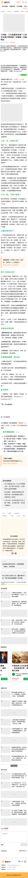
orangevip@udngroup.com (13, 865)
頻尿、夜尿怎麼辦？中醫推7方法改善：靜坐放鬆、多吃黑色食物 (19, 622)
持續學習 (12, 6)
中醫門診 (5, 516)
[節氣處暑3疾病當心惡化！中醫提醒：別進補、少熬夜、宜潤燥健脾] (5, 694)
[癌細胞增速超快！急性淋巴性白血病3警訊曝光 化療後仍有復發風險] (5, 749)
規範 (2, 844)
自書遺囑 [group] (16, 11)
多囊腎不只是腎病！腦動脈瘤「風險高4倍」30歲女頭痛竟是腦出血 (19, 703)
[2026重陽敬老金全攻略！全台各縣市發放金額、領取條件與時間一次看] (5, 776)
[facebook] (19, 861)
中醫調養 (16, 513)
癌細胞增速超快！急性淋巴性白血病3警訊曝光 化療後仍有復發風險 (19, 749)
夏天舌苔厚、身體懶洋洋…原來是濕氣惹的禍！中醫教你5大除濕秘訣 (19, 631)
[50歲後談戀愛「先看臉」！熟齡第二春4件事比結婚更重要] (5, 804)
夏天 (24, 516)
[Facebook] (16, 553)
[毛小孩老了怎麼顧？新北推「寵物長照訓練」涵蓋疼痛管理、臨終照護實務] (5, 812)
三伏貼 (12, 516)
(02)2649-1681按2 (11, 867)
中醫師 (9, 513)
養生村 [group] (3, 11)
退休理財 (5, 6)
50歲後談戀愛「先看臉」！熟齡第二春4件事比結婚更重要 (19, 803)
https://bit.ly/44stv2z (10, 463)
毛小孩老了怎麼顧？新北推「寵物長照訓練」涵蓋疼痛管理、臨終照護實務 (19, 812)
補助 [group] (22, 11)
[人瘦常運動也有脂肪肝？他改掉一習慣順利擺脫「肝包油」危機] (5, 722)
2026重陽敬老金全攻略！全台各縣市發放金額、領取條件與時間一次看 (19, 776)
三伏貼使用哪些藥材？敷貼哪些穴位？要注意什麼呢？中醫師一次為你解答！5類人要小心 (15, 438)
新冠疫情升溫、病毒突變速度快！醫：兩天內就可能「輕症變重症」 (19, 603)
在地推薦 (19, 6)
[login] (23, 2)
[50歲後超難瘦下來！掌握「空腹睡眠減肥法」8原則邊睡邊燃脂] (5, 731)
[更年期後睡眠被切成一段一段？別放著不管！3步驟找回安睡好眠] (5, 758)
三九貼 (18, 516)
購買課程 (18, 2)
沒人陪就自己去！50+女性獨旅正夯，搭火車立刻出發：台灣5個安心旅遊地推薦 (19, 784)
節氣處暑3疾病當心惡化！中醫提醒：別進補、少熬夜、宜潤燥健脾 (19, 694)
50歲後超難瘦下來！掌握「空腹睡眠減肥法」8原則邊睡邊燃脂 (19, 730)
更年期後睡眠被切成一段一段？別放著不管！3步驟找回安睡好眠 (19, 758)
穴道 (4, 513)
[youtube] (25, 861)
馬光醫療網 (12, 42)
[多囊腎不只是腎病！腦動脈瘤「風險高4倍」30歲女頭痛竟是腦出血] (5, 703)
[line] (22, 861)
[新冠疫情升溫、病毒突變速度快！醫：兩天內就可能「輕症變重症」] (5, 604)
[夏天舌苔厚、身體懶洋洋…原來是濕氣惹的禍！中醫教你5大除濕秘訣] (5, 631)
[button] (25, 2)
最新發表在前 (22, 851)
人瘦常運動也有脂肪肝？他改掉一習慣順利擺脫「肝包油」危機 (19, 721)
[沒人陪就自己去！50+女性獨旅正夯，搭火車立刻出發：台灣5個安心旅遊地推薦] (5, 785)
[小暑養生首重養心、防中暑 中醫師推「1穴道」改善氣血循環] (5, 595)
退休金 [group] (9, 11)
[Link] (12, 553)
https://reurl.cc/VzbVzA (11, 265)
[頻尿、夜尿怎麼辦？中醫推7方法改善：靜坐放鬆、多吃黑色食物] (5, 622)
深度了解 (19, 679)
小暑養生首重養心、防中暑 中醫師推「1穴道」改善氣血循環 (19, 594)
